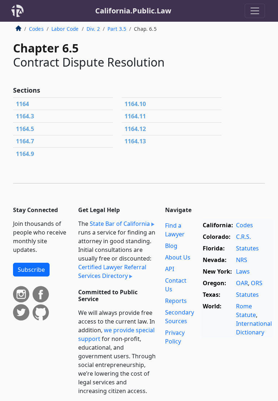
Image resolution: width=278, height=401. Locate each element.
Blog (171, 246)
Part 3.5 (117, 28)
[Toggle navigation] (255, 11)
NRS (241, 260)
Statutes (247, 248)
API (169, 269)
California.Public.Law (133, 11)
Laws (243, 271)
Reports (176, 301)
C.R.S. (243, 237)
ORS (256, 283)
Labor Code (65, 28)
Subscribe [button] (31, 270)
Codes (36, 28)
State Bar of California (120, 224)
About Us (177, 257)
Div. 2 (93, 28)
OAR (242, 283)
